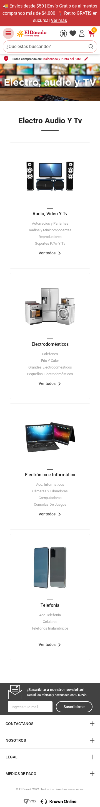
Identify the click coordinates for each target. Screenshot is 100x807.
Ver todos (47, 253)
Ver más (59, 20)
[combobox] (50, 46)
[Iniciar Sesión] (82, 33)
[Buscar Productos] (91, 46)
